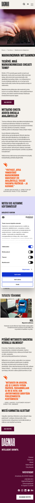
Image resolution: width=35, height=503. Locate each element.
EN (28, 4)
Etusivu (3, 50)
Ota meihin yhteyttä (25, 497)
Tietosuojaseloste (27, 483)
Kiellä (17, 284)
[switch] (30, 252)
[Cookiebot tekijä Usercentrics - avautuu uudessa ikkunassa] (25, 217)
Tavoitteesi (10, 50)
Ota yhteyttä (7, 102)
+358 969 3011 (28, 479)
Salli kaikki (17, 274)
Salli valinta (17, 279)
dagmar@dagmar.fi (27, 481)
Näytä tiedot (26, 269)
